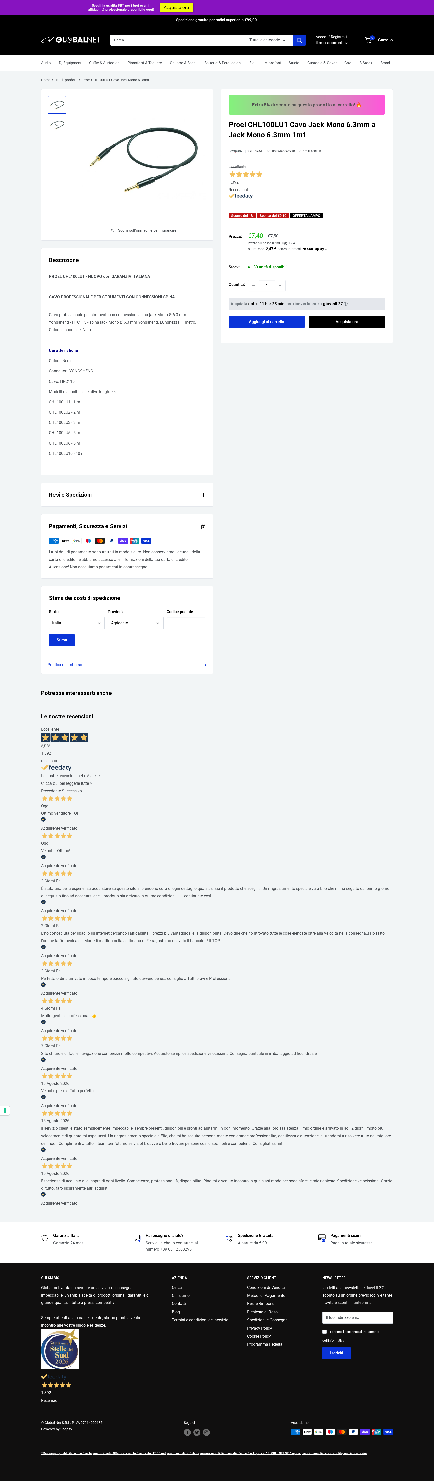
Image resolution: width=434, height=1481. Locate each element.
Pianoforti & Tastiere (145, 63)
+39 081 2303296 (176, 1249)
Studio (294, 63)
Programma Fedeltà (264, 1344)
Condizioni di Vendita (266, 1287)
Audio (46, 63)
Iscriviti (336, 1353)
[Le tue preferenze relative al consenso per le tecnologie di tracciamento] (5, 1110)
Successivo (72, 791)
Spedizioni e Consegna (267, 1320)
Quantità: (237, 284)
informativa (336, 1340)
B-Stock (365, 63)
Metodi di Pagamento (266, 1295)
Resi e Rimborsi (261, 1303)
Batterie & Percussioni (223, 63)
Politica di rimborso (65, 664)
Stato (54, 611)
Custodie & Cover (322, 63)
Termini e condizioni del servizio (200, 1320)
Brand (385, 63)
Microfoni (272, 63)
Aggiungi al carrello (266, 321)
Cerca (177, 1287)
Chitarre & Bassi (183, 63)
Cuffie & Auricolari (104, 63)
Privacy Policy (259, 1328)
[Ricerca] (299, 40)
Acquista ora (363, 7)
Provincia (116, 611)
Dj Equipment (70, 63)
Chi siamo (181, 1295)
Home (45, 80)
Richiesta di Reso (262, 1312)
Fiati (253, 63)
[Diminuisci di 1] (253, 285)
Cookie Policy (259, 1336)
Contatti (179, 1303)
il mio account (330, 42)
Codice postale (180, 611)
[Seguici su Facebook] (187, 1432)
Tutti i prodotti (66, 80)
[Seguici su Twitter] (196, 1432)
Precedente (51, 791)
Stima (62, 640)
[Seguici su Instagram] (206, 1432)
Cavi (348, 63)
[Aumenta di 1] (280, 285)
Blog (176, 1312)
